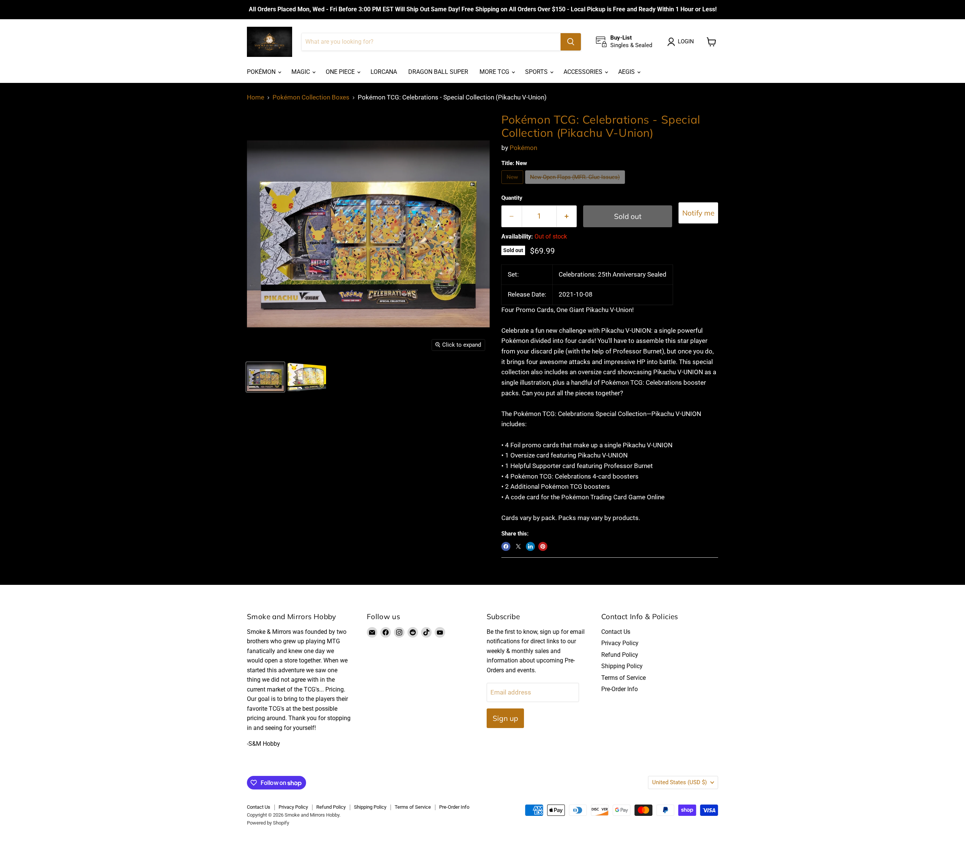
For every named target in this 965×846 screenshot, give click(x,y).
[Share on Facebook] (505, 546)
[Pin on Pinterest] (542, 546)
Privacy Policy (620, 643)
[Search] (571, 41)
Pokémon (262, 71)
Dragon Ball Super (438, 71)
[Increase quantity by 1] (567, 216)
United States (679, 782)
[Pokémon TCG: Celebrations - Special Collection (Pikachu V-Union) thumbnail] (265, 377)
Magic (301, 71)
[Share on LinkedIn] (530, 546)
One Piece (341, 71)
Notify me (698, 212)
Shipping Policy (622, 666)
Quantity (511, 198)
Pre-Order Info (619, 689)
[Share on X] (518, 546)
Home (255, 97)
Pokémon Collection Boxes (311, 97)
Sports (537, 71)
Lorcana (384, 71)
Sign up (505, 718)
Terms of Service (623, 677)
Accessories (584, 71)
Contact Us (615, 631)
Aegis (627, 71)
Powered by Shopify (268, 823)
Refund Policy (619, 654)
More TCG (495, 71)
